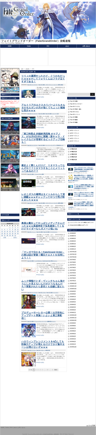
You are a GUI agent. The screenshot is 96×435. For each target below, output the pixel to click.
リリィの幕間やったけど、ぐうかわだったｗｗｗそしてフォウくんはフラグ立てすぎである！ (43, 78)
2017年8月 (73, 262)
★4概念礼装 (73, 151)
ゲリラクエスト (53, 231)
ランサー (56, 203)
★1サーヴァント (74, 141)
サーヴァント (50, 84)
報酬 (48, 321)
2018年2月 (73, 246)
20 (4, 233)
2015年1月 (73, 344)
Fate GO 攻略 (41, 84)
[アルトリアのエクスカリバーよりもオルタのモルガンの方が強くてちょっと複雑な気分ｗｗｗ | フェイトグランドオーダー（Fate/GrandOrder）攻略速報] (28, 129)
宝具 (58, 113)
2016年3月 (73, 307)
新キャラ (61, 145)
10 (15, 229)
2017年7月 (73, 265)
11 (17, 229)
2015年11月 (73, 317)
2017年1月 (73, 280)
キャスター (55, 292)
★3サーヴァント (74, 135)
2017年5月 (73, 270)
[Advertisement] (81, 80)
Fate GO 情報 (41, 145)
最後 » (56, 369)
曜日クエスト (54, 260)
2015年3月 (73, 339)
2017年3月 (73, 275)
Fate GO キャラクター (32, 84)
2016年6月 (73, 299)
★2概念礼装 (73, 157)
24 (15, 233)
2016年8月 (73, 294)
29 (10, 235)
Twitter (29, 46)
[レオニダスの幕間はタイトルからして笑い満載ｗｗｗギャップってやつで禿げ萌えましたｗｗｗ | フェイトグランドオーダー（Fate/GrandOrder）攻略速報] (28, 218)
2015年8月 (73, 325)
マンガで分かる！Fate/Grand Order (42, 260)
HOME (10, 46)
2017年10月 (73, 257)
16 (12, 231)
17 (15, 231)
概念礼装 (48, 350)
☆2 (46, 203)
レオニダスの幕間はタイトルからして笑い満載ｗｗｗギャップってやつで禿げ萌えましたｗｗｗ (43, 197)
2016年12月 (73, 283)
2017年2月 (73, 278)
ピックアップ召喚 (55, 145)
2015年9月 (73, 323)
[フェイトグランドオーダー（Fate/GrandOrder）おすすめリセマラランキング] (10, 91)
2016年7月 (73, 296)
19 (2, 233)
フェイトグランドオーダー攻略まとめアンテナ (82, 222)
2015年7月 (73, 328)
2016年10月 (73, 288)
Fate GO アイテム (31, 350)
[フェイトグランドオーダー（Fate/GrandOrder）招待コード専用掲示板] (10, 86)
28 (7, 235)
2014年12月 (73, 347)
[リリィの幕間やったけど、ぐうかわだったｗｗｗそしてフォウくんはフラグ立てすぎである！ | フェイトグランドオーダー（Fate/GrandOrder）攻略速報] (28, 100)
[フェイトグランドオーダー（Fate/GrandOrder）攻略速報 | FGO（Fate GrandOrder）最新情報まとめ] (48, 38)
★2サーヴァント (74, 138)
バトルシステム (37, 174)
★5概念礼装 (73, 149)
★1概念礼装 (73, 159)
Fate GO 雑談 (48, 113)
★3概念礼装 (73, 154)
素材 (43, 174)
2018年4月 (73, 241)
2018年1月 (73, 249)
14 (7, 231)
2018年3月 (73, 243)
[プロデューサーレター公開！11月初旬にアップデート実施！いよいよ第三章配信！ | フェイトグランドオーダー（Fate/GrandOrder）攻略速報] (28, 337)
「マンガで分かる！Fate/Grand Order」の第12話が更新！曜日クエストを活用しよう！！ (43, 255)
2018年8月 (73, 233)
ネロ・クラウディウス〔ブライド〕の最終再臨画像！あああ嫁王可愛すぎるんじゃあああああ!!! (83, 169)
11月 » (15, 237)
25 (17, 233)
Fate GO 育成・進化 (75, 109)
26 (2, 235)
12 (2, 231)
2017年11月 (73, 254)
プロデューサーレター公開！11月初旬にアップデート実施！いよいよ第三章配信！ (42, 315)
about (67, 46)
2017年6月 (73, 267)
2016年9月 (73, 291)
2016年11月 (73, 286)
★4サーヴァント (74, 133)
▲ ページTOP (90, 425)
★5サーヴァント (74, 130)
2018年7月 (73, 236)
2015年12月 (73, 315)
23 (12, 233)
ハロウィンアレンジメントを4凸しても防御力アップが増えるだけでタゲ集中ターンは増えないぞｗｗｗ (43, 344)
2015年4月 (73, 336)
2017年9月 (73, 259)
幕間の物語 (60, 84)
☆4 (46, 84)
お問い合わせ (86, 46)
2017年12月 (73, 251)
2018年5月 (73, 238)
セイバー (56, 84)
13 (4, 231)
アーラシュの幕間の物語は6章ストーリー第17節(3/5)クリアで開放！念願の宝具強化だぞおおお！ (84, 186)
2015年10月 (73, 320)
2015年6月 (73, 331)
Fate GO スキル (42, 292)
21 (7, 233)
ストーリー (47, 145)
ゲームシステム (37, 321)
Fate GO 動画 (74, 119)
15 (10, 231)
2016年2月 (73, 310)
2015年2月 (73, 341)
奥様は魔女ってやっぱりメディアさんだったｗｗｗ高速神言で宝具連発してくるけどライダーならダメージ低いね (43, 226)
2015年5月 (73, 333)
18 (17, 231)
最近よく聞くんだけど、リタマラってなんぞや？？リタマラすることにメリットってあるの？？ (43, 168)
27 (4, 235)
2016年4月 (73, 304)
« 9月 (4, 237)
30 (12, 235)
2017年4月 (73, 273)
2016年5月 (73, 302)
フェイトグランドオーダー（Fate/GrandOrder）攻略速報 (35, 40)
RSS (48, 46)
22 (10, 233)
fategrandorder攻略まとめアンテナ (79, 225)
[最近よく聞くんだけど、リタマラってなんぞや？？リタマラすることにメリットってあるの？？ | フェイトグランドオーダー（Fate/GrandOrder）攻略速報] (28, 190)
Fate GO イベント (31, 231)
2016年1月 (73, 312)
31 (15, 235)
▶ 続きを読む (40, 97)
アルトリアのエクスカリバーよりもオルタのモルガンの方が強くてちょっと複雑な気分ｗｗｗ (43, 107)
